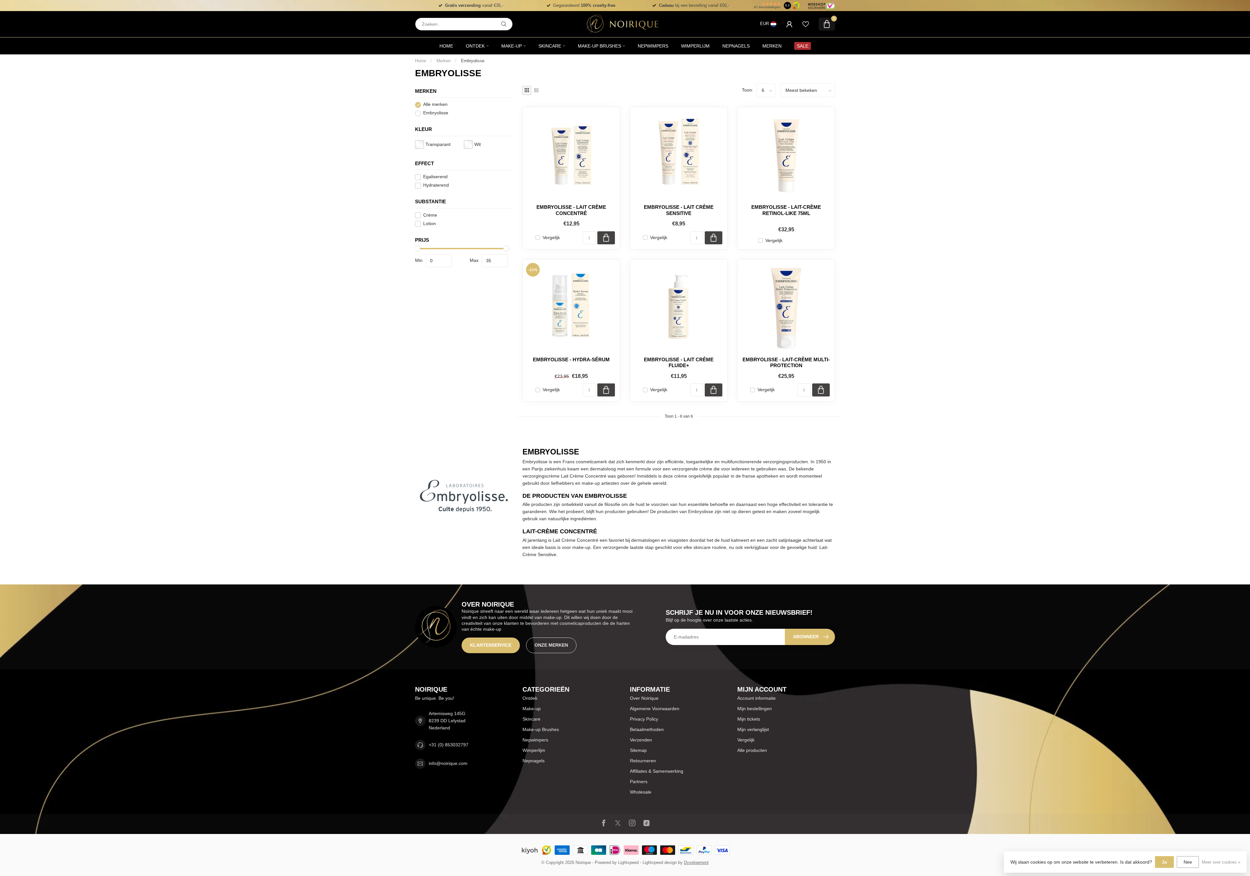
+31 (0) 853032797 (448, 744)
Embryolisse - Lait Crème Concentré (571, 210)
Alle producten (752, 750)
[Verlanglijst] (805, 24)
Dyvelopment (696, 862)
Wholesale (640, 792)
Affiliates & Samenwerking (656, 771)
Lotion (429, 223)
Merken (772, 46)
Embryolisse (472, 60)
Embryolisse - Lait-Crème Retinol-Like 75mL (786, 210)
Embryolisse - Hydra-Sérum (571, 359)
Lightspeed (628, 862)
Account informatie (756, 698)
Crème (430, 215)
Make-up (511, 46)
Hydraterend (436, 185)
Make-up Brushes (599, 46)
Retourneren (643, 760)
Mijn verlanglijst (753, 729)
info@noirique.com (448, 763)
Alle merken (435, 104)
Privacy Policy (644, 719)
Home (446, 46)
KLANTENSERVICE (490, 645)
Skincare (549, 46)
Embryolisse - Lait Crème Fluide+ (679, 362)
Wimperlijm (695, 46)
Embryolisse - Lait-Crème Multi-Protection (786, 362)
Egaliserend (435, 177)
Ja (1164, 862)
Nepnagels (736, 46)
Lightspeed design (660, 862)
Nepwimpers (653, 46)
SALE (802, 46)
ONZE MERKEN (551, 645)
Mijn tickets (748, 719)
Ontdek (475, 46)
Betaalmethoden (647, 729)
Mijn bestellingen (754, 708)
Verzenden (641, 739)
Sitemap (638, 750)
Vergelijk (551, 237)
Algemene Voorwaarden (654, 708)
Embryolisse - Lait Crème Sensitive (679, 210)
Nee (1188, 862)
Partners (638, 781)
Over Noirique (644, 698)
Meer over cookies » (1221, 862)
